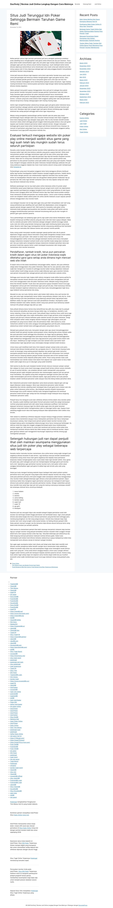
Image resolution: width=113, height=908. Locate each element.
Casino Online (84, 118)
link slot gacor (14, 759)
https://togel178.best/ (17, 740)
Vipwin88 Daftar (15, 620)
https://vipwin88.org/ (17, 616)
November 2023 (85, 69)
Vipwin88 (13, 586)
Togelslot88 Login (16, 675)
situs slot (13, 772)
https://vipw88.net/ (16, 611)
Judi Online (98, 4)
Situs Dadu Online (25, 828)
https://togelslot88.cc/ (17, 626)
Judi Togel (83, 123)
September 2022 (85, 97)
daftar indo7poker (16, 704)
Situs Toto (13, 670)
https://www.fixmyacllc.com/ (19, 613)
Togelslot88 (14, 584)
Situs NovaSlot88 (16, 791)
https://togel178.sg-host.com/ (20, 742)
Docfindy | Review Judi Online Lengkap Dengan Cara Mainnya (41, 4)
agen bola (13, 793)
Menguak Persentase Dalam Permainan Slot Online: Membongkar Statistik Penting (90, 38)
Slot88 (12, 618)
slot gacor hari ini (16, 736)
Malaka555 (13, 624)
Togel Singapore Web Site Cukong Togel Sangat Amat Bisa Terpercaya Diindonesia (35, 567)
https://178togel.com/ (17, 738)
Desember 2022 (85, 88)
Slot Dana (13, 622)
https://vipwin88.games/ (18, 637)
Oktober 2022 (84, 94)
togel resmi (14, 757)
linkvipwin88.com (16, 645)
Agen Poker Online (16, 721)
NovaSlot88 (14, 603)
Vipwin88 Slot (14, 630)
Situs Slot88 (14, 717)
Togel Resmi (14, 761)
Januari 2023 (84, 85)
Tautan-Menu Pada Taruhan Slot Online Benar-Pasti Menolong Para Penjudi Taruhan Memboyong (91, 45)
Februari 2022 (84, 102)
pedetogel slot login (16, 662)
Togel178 (13, 632)
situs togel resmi (15, 658)
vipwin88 (13, 628)
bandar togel (14, 679)
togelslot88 (14, 696)
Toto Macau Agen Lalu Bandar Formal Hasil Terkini (26, 565)
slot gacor (13, 797)
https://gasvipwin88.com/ (18, 647)
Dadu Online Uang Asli (21, 815)
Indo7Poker (14, 708)
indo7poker (14, 687)
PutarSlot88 (14, 599)
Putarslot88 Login (16, 780)
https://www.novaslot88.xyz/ (19, 681)
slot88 (12, 649)
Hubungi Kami (87, 4)
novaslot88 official (16, 776)
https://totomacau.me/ (17, 656)
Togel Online (84, 132)
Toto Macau (14, 588)
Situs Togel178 (15, 634)
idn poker (13, 594)
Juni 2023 (83, 74)
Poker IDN (13, 702)
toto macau (14, 677)
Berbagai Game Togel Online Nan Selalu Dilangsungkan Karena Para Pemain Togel (91, 31)
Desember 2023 (85, 66)
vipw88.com (14, 641)
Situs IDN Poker (23, 871)
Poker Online (15, 563)
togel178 (13, 592)
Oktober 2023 (84, 71)
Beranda (77, 4)
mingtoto (13, 765)
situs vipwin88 (15, 778)
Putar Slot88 (14, 744)
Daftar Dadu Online (16, 734)
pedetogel (13, 660)
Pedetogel (13, 763)
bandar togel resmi (16, 768)
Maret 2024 (83, 63)
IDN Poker (13, 673)
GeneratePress (83, 905)
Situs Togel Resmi (16, 651)
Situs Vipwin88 (15, 787)
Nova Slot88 (14, 596)
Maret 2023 (83, 80)
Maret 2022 (83, 100)
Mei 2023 (83, 77)
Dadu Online (14, 725)
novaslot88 (13, 654)
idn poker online (15, 706)
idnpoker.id (17, 167)
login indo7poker (15, 700)
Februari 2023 (84, 83)
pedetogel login (15, 730)
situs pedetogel (15, 664)
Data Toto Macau (16, 727)
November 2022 (85, 91)
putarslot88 (14, 694)
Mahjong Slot (14, 719)
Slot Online (83, 129)
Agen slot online (15, 692)
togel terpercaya (15, 666)
